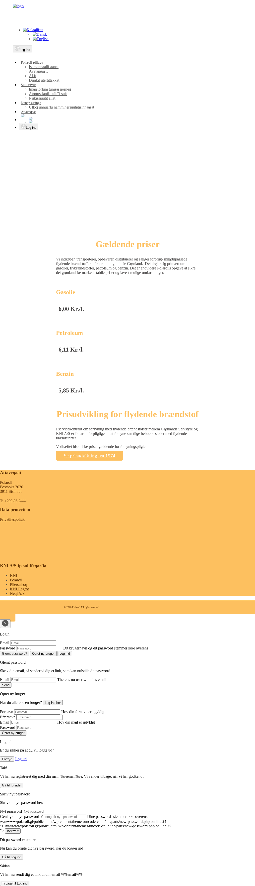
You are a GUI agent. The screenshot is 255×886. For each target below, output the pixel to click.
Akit (32, 76)
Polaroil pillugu (32, 62)
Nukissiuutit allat (42, 98)
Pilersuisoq (18, 584)
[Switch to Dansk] (40, 34)
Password (7, 648)
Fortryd (7, 759)
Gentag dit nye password (19, 816)
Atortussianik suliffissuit (48, 94)
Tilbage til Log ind (14, 883)
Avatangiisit (38, 71)
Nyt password (11, 811)
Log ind (25, 50)
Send (5, 685)
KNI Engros (19, 589)
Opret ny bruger (43, 653)
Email (4, 643)
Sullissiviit (28, 85)
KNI (13, 575)
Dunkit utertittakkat (44, 80)
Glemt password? (14, 653)
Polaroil (16, 580)
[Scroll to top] (7, 617)
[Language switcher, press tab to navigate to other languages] (33, 30)
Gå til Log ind (11, 857)
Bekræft (13, 831)
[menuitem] (133, 71)
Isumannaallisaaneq (44, 67)
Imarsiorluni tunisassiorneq (50, 89)
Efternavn (7, 717)
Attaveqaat (28, 112)
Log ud (21, 759)
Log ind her (53, 703)
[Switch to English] (41, 39)
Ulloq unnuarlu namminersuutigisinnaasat (61, 107)
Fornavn (6, 712)
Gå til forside (11, 785)
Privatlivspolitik (12, 519)
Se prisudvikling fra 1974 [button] (89, 455)
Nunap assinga (31, 103)
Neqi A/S (17, 593)
